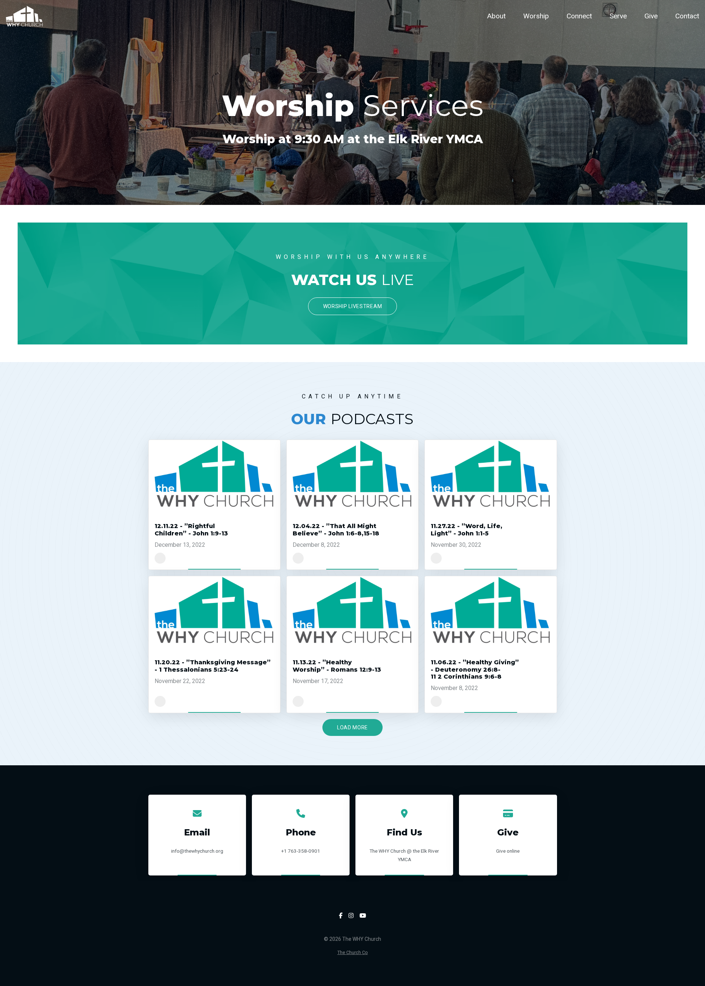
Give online (508, 851)
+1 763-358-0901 (300, 851)
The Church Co (352, 952)
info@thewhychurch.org (197, 851)
